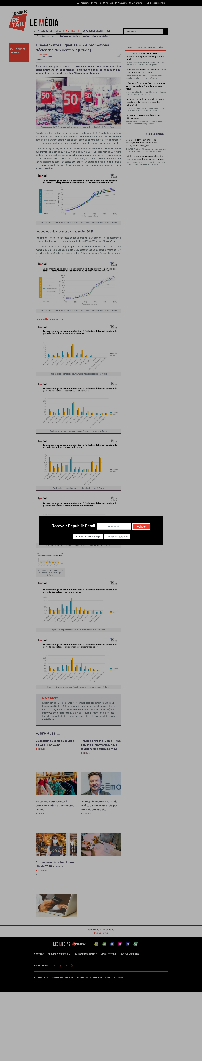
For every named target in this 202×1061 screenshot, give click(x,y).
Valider (141, 526)
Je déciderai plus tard (117, 536)
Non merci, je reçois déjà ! (88, 536)
